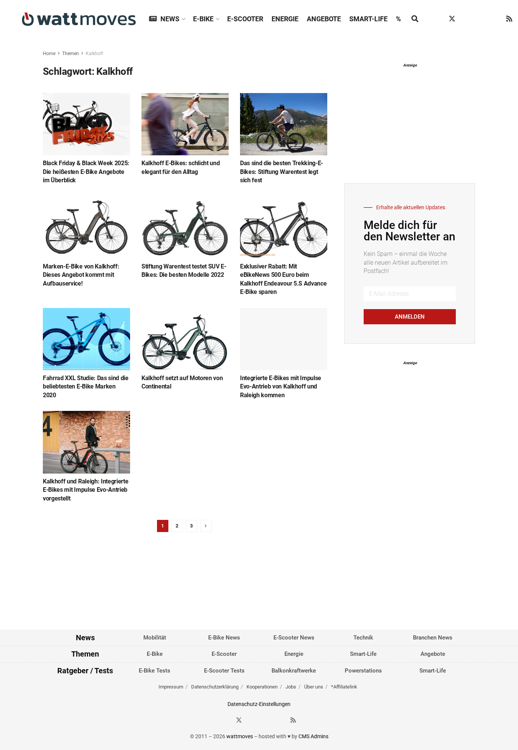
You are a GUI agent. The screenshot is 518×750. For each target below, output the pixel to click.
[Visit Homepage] (79, 19)
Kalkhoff (94, 53)
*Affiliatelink (344, 687)
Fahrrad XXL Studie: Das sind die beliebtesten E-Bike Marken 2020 (86, 386)
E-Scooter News (293, 637)
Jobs (291, 687)
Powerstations (363, 670)
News (169, 19)
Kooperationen (262, 687)
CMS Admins (313, 736)
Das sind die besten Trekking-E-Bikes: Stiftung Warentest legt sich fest (281, 171)
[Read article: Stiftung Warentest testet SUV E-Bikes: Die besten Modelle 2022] (185, 227)
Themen (70, 53)
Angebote (324, 19)
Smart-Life (368, 19)
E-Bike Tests (154, 670)
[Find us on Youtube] (495, 19)
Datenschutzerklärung (215, 687)
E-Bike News (224, 637)
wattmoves (239, 736)
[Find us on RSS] (509, 19)
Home (49, 53)
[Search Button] (414, 18)
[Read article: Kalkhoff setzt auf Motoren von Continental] (185, 339)
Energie (285, 19)
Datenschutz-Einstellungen (259, 704)
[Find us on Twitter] (452, 19)
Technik (363, 637)
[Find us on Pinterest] (480, 19)
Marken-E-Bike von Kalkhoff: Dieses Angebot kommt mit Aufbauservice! (81, 275)
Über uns (313, 687)
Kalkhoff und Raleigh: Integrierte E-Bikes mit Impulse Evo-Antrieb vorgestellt (85, 490)
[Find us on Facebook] (437, 19)
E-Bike (203, 19)
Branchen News (432, 637)
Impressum (171, 687)
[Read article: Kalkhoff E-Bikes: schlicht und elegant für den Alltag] (185, 124)
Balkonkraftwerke (294, 670)
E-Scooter (245, 19)
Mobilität (154, 637)
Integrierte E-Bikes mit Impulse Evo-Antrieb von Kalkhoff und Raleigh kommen (280, 386)
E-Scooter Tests (224, 670)
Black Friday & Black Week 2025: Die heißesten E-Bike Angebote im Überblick (86, 171)
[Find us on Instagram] (466, 19)
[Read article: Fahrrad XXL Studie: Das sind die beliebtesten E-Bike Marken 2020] (86, 339)
